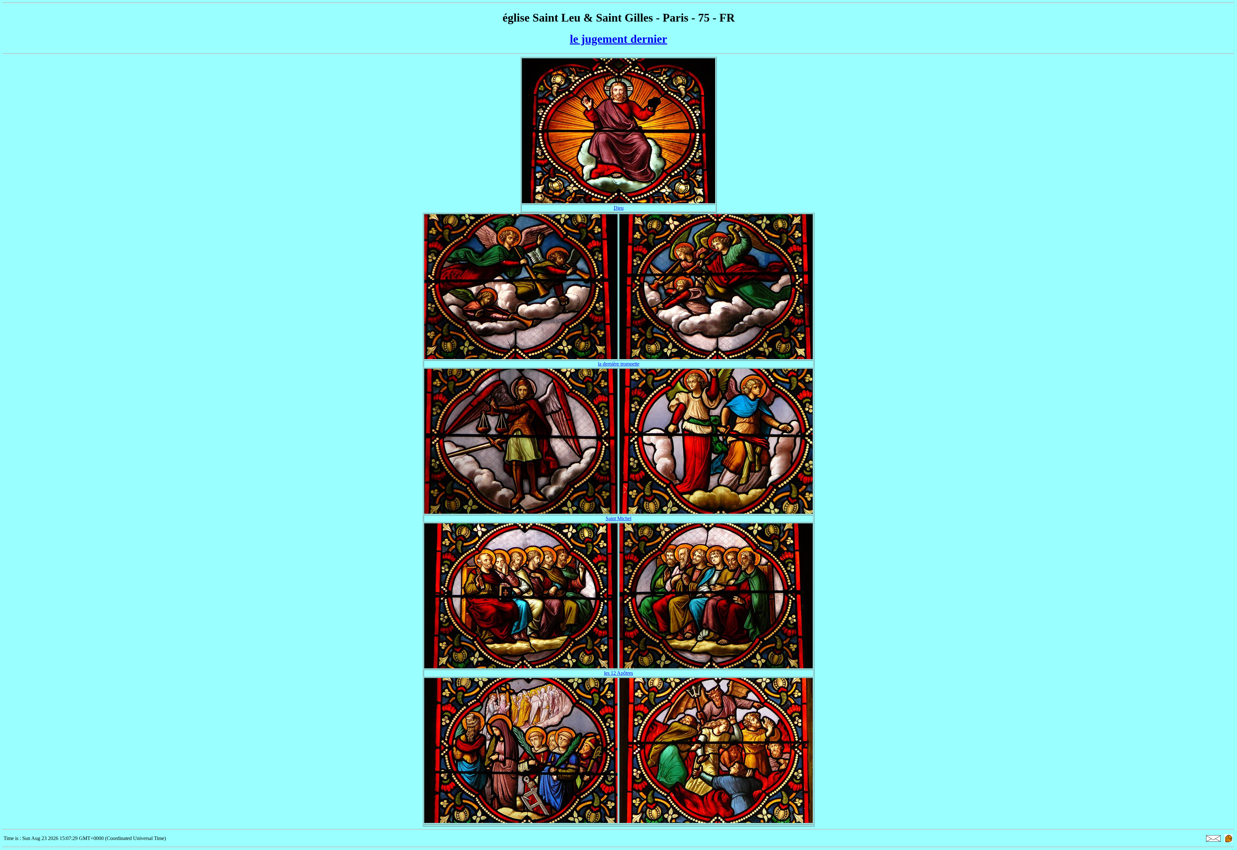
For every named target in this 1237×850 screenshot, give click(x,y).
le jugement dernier (618, 39)
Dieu (619, 208)
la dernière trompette (618, 364)
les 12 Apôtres (618, 673)
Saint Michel (618, 518)
